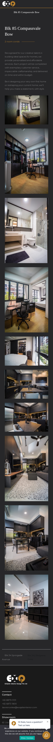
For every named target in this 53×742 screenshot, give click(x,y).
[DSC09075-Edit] (26, 351)
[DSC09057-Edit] (26, 230)
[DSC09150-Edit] (26, 538)
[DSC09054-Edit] (26, 161)
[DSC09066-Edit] (26, 299)
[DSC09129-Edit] (26, 417)
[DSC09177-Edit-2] (26, 607)
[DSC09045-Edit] (26, 109)
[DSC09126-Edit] (26, 384)
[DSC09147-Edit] (26, 468)
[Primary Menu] (48, 3)
